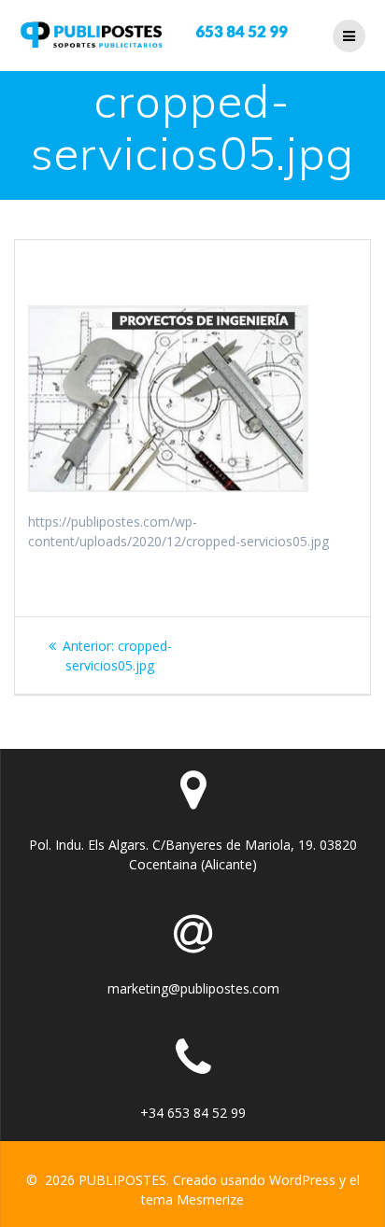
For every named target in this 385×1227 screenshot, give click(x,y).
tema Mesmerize (192, 1199)
